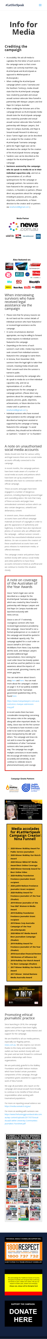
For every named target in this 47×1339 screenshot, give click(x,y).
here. (15, 696)
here (14, 680)
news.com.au (10, 1045)
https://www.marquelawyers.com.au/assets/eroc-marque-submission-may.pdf (23, 704)
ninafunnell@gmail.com (19, 207)
